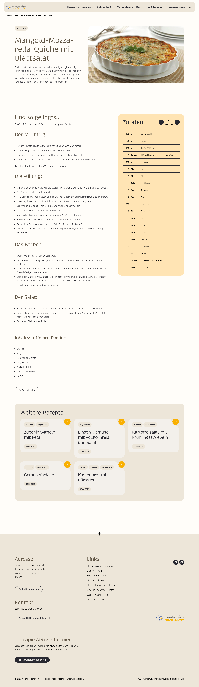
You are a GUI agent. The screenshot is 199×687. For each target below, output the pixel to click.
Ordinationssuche (177, 7)
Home (9, 15)
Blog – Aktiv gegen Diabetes (101, 585)
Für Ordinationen (154, 7)
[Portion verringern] (161, 122)
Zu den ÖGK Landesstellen (32, 618)
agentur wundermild (67, 679)
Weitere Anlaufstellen (97, 594)
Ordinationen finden (29, 589)
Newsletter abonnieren (34, 659)
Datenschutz (147, 679)
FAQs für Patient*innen (98, 575)
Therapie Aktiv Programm (79, 7)
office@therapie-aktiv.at (30, 608)
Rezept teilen (28, 390)
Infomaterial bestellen (97, 599)
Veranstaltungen (125, 7)
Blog (138, 7)
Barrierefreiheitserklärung (174, 679)
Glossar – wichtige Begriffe (100, 589)
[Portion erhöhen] (177, 122)
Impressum (158, 679)
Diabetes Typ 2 (104, 7)
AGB (139, 679)
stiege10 (80, 679)
